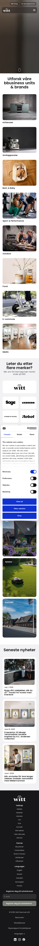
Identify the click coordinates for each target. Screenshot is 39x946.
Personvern (19, 917)
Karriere (19, 816)
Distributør (19, 857)
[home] (6, 10)
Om (19, 820)
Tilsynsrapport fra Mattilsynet (19, 928)
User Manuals (19, 834)
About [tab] (32, 434)
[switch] (33, 478)
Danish (19, 874)
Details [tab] (19, 434)
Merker (19, 809)
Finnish (19, 886)
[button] (33, 10)
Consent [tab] (7, 434)
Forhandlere (19, 850)
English (19, 870)
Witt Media (19, 831)
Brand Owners (19, 854)
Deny (19, 516)
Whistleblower (19, 923)
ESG (19, 823)
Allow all (19, 501)
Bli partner (19, 847)
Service (19, 838)
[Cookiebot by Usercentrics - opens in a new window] (28, 428)
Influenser (19, 861)
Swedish (19, 878)
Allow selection (19, 508)
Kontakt (19, 827)
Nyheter (19, 813)
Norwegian (19, 882)
